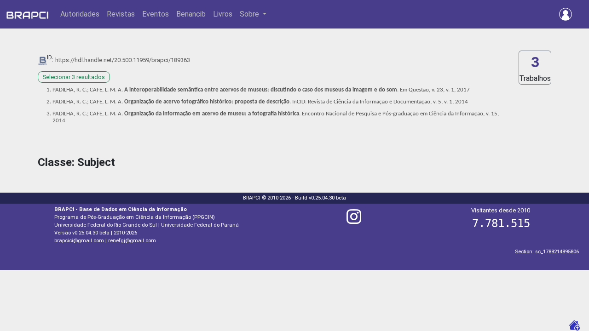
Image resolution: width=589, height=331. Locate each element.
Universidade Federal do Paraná (200, 225)
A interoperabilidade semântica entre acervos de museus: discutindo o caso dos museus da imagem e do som (260, 90)
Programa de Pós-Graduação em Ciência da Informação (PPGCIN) (134, 217)
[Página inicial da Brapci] (27, 14)
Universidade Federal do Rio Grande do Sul (105, 225)
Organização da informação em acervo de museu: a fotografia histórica (211, 114)
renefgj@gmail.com (132, 241)
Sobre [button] (250, 14)
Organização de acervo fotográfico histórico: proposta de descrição (206, 102)
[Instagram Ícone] (353, 220)
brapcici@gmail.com (79, 241)
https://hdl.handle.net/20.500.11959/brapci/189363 (122, 60)
